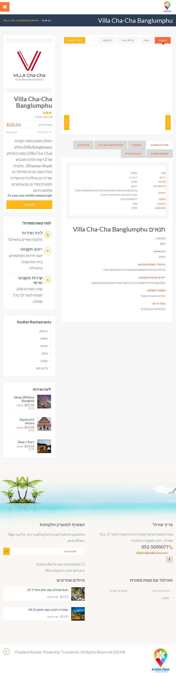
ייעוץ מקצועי (31, 249)
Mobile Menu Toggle (4, 7)
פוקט (45, 353)
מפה (146, 40)
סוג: (163, 173)
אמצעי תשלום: (156, 290)
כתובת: (161, 192)
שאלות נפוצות (159, 153)
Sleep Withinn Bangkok (24, 398)
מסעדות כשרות (118, 591)
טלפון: (162, 199)
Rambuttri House (27, 421)
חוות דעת (83, 145)
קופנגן (44, 361)
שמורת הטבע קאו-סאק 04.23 (48, 609)
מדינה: (161, 181)
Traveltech (70, 652)
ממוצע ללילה (25, 406)
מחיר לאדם (57, 596)
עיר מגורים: (159, 186)
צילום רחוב (128, 40)
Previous (68, 79)
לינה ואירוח (32, 232)
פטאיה (44, 338)
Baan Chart (26, 442)
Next (166, 79)
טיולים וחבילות (161, 591)
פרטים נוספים (159, 145)
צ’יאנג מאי (42, 368)
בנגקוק (43, 331)
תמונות (163, 40)
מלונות (165, 598)
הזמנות (136, 145)
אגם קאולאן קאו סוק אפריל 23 (47, 589)
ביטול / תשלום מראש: (151, 264)
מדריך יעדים (74, 40)
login (29, 204)
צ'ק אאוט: (160, 208)
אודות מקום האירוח (111, 145)
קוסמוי (44, 346)
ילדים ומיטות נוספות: (152, 277)
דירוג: (162, 177)
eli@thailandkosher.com (152, 553)
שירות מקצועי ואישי (30, 280)
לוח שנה (107, 40)
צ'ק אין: (161, 203)
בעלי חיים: (158, 303)
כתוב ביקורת (133, 153)
